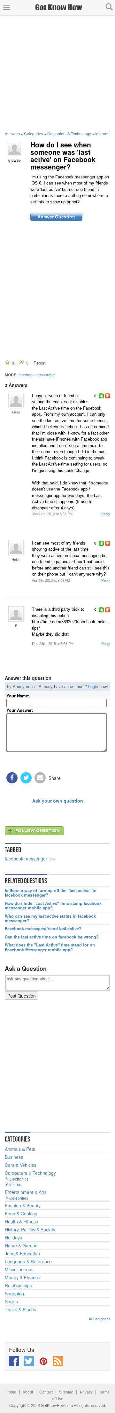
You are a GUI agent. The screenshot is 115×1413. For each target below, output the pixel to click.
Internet (101, 133)
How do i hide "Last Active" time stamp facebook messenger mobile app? (53, 905)
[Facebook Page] (14, 1361)
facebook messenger (37, 374)
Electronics (18, 1178)
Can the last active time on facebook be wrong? (52, 937)
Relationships (18, 1285)
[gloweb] (14, 148)
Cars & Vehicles (20, 1165)
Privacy (86, 1392)
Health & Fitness (21, 1221)
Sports (11, 1301)
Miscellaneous (19, 1269)
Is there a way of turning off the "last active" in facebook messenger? (50, 893)
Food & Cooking (21, 1213)
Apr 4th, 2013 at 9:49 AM (51, 580)
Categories (33, 133)
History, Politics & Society (30, 1229)
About (28, 1392)
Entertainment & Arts (26, 1192)
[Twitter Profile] (29, 1361)
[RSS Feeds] (58, 1361)
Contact (46, 1392)
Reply (105, 514)
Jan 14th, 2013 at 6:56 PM (52, 514)
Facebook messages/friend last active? (43, 928)
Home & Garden (21, 1245)
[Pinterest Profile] (43, 1361)
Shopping (14, 1293)
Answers (12, 133)
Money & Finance (22, 1277)
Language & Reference (28, 1261)
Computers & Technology (69, 133)
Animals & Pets (20, 1149)
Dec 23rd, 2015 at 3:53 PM (52, 644)
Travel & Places (20, 1309)
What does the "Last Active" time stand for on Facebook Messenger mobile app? (50, 947)
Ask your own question (57, 800)
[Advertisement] (57, 73)
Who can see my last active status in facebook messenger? (50, 918)
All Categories (99, 1318)
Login (93, 686)
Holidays (13, 1237)
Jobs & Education (22, 1253)
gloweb (14, 160)
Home (11, 1392)
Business (14, 1157)
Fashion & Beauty (23, 1205)
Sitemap (66, 1392)
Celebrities (18, 1198)
